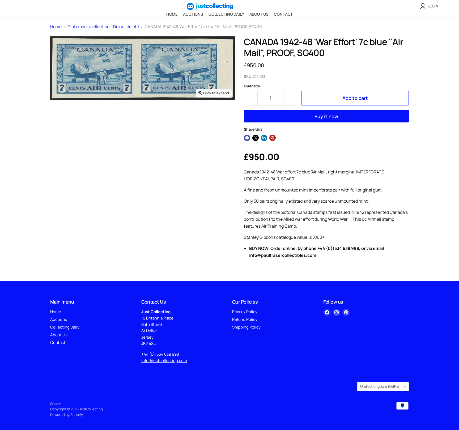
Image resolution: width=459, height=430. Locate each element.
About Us (259, 14)
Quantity (252, 86)
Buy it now (326, 116)
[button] (430, 6)
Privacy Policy (244, 311)
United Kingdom (380, 386)
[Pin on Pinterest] (272, 138)
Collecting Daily (226, 14)
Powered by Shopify (66, 414)
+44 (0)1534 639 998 (160, 354)
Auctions (193, 14)
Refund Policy (244, 319)
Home (172, 14)
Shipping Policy (246, 327)
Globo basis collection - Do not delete (103, 26)
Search (56, 403)
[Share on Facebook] (247, 138)
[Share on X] (255, 138)
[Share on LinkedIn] (264, 138)
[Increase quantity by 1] (290, 98)
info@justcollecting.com (164, 360)
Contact (283, 14)
